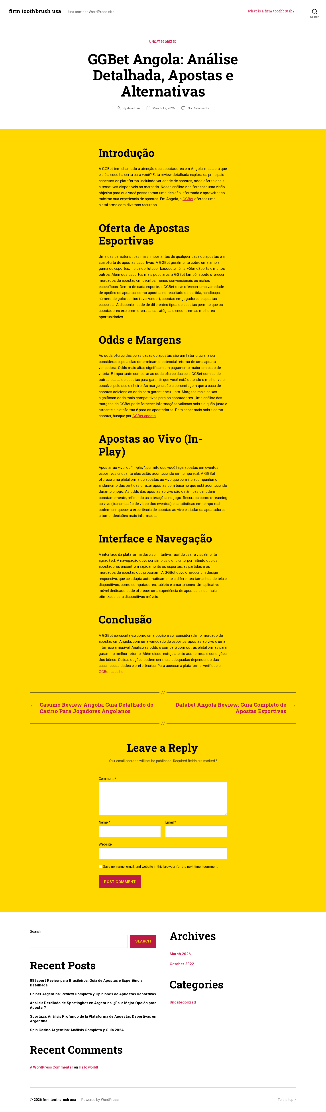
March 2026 (180, 954)
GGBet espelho (111, 671)
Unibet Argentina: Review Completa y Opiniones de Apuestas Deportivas (93, 994)
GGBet (188, 199)
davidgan (133, 108)
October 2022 (182, 964)
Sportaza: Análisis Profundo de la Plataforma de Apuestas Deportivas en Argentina (93, 1018)
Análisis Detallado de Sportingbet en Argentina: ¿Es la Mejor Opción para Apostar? (93, 1005)
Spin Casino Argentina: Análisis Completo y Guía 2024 (77, 1030)
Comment (107, 779)
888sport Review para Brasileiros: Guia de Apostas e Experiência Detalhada (86, 982)
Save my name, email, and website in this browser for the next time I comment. (160, 867)
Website (105, 844)
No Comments (198, 108)
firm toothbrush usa (35, 11)
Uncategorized (163, 41)
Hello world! (88, 1067)
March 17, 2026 (164, 108)
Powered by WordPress (100, 1100)
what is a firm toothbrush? (270, 11)
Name (104, 822)
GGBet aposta (144, 416)
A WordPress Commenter (51, 1067)
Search (35, 931)
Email (170, 822)
